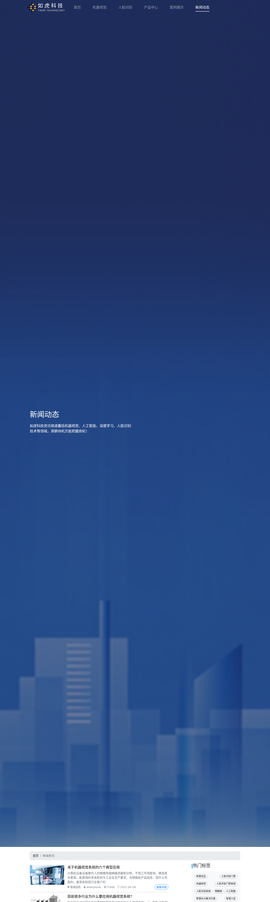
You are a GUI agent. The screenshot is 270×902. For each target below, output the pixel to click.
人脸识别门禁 (228, 876)
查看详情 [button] (161, 887)
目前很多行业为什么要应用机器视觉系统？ (100, 896)
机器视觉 (100, 7)
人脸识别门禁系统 (226, 883)
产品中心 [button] (151, 7)
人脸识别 (125, 7)
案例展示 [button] (177, 7)
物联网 (218, 891)
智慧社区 (201, 876)
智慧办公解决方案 (205, 898)
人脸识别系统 (203, 891)
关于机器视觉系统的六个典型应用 (93, 867)
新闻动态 (202, 7)
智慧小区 (231, 898)
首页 (77, 7)
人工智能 (231, 891)
